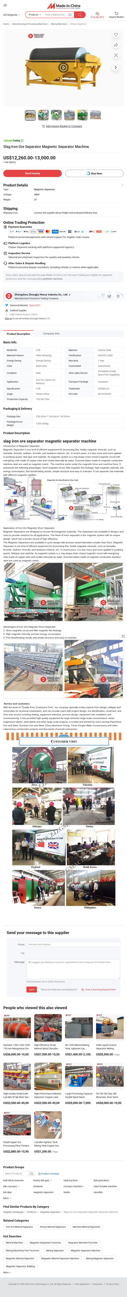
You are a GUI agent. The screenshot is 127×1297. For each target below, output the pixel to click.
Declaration (98, 1284)
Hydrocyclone (71, 1180)
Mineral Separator (78, 24)
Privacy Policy (112, 1284)
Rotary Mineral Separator (53, 1226)
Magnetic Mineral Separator (20, 1258)
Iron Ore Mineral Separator (19, 1226)
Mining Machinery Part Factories (22, 1250)
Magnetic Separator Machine (85, 1250)
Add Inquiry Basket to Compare (64, 126)
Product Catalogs (50, 1173)
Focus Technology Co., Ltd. (42, 1284)
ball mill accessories (13, 1180)
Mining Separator (55, 1250)
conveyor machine (73, 1186)
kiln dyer (7, 1192)
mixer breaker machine (105, 1186)
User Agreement (82, 1284)
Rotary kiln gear (41, 1180)
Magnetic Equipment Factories (45, 1242)
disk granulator (101, 1180)
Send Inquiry (32, 173)
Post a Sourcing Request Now (98, 989)
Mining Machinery (59, 24)
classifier (98, 1192)
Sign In (8, 318)
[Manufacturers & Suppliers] (63, 5)
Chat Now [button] (96, 173)
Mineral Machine (14, 1242)
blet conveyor (10, 1186)
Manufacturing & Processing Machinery (29, 24)
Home (6, 24)
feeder (67, 1192)
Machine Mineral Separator (86, 1226)
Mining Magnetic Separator (100, 1258)
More (6, 1272)
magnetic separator (43, 1192)
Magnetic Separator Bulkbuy (20, 1266)
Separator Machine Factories (83, 1242)
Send (31, 989)
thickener (38, 1186)
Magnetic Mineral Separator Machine (60, 1258)
